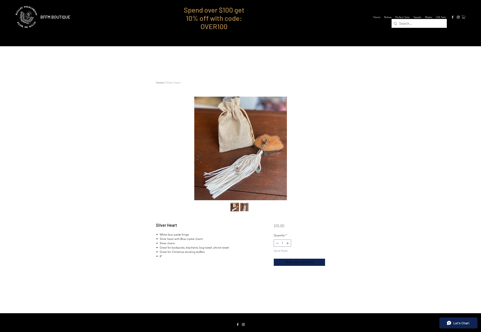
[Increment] (287, 243)
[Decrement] (276, 243)
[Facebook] (453, 17)
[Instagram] (458, 17)
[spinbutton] (282, 243)
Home (160, 82)
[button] (463, 17)
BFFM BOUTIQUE (55, 16)
